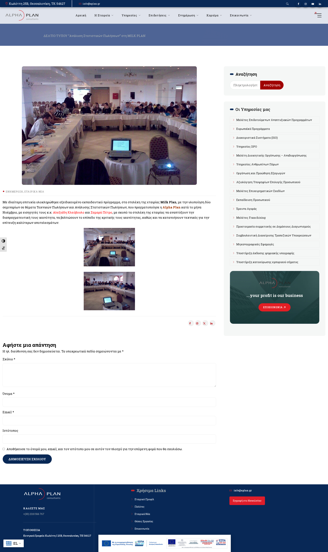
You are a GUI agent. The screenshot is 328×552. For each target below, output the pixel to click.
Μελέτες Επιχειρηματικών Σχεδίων (260, 191)
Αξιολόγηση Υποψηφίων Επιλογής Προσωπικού (268, 182)
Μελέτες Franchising (251, 217)
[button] (287, 3)
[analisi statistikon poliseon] (109, 247)
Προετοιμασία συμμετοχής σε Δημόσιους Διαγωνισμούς (273, 226)
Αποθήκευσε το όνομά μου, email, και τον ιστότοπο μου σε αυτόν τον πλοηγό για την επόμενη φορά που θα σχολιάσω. (94, 449)
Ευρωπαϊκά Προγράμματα (253, 129)
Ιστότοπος (10, 430)
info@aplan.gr (91, 3)
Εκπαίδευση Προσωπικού (253, 200)
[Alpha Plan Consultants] (21, 15)
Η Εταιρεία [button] (102, 15)
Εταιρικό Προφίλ (144, 499)
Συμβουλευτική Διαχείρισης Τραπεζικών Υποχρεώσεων (273, 235)
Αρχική (81, 15)
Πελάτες (140, 506)
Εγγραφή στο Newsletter (247, 500)
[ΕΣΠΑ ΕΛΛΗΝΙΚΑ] (132, 543)
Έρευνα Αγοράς (246, 208)
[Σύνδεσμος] (205, 323)
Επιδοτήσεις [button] (158, 15)
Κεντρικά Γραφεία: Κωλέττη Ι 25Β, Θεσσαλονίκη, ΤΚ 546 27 (57, 535)
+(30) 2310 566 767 (33, 514)
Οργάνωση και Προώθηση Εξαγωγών (260, 173)
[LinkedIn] (320, 4)
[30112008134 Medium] (109, 291)
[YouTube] (313, 4)
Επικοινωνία (273, 307)
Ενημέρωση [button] (186, 15)
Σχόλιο (9, 359)
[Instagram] (306, 4)
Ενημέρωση (14, 191)
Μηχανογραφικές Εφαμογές (255, 244)
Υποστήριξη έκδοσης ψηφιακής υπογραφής (265, 253)
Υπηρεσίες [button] (129, 15)
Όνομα (9, 394)
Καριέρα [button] (212, 15)
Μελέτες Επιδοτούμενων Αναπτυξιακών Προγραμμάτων (274, 120)
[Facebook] (298, 4)
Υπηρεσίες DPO (246, 146)
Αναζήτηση (271, 85)
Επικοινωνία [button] (239, 15)
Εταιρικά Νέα (34, 191)
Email (8, 412)
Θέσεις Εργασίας (144, 521)
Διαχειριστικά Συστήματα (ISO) (257, 137)
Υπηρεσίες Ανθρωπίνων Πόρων (257, 164)
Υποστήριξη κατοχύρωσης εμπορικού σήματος (267, 262)
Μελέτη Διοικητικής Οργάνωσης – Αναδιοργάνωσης (271, 155)
